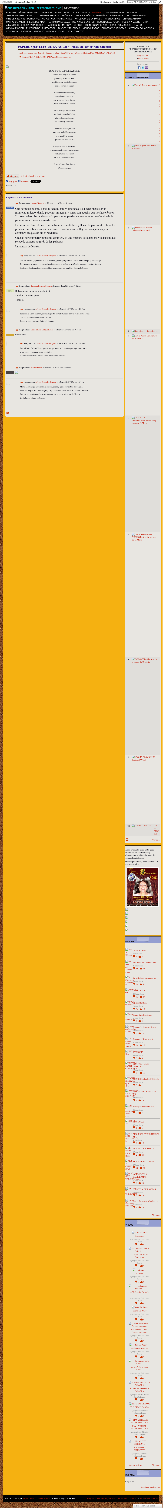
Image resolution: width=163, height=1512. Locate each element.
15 (144, 1072)
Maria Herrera (37, 367)
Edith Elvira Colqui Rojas (42, 329)
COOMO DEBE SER (156, 829)
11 (143, 1085)
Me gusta (14, 176)
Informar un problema (106, 1498)
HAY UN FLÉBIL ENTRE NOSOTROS (139, 1427)
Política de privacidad (127, 1498)
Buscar (159, 2)
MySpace (13, 181)
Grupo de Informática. (142, 1014)
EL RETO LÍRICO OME (143, 1148)
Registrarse (105, 2)
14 (137, 984)
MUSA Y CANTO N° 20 (143, 1161)
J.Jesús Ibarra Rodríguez (41, 52)
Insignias (90, 1498)
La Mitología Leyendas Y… (145, 977)
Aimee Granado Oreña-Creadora (36, 1498)
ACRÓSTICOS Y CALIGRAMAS (140, 1175)
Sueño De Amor (139, 1310)
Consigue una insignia (150, 1486)
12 (143, 1142)
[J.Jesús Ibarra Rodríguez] (10, 53)
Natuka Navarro (37, 203)
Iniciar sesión (119, 2)
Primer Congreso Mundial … (145, 1201)
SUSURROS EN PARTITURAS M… (146, 1135)
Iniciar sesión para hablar (144, 1506)
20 (143, 1183)
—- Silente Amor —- (139, 1348)
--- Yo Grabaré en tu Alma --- (139, 1368)
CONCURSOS (139, 990)
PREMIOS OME (140, 1002)
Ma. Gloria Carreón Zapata (141, 1395)
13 (137, 996)
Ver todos (156, 839)
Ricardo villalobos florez (140, 1411)
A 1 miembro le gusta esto (32, 176)
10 (143, 1100)
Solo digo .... (152, 330)
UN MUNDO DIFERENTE (139, 1448)
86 (137, 968)
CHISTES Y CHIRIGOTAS (144, 1189)
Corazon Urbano (140, 950)
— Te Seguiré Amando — (139, 1293)
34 (137, 1009)
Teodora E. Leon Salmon (41, 285)
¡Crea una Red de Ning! (25, 2)
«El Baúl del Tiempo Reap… (145, 962)
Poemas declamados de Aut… (145, 1027)
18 (144, 1009)
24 (143, 1154)
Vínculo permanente (17, 203)
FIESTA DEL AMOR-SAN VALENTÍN (99, 52)
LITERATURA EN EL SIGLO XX (145, 1093)
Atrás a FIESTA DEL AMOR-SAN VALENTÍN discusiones (46, 56)
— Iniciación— (139, 1235)
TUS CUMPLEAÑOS (139, 1407)
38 (144, 1167)
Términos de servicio (149, 1498)
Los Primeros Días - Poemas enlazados (139, 1331)
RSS (7, 413)
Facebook (25, 181)
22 (144, 968)
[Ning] (6, 2)
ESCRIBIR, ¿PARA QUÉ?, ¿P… (146, 1078)
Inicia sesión (143, 58)
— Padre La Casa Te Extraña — (139, 1256)
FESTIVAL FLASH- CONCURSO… (141, 1065)
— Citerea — (139, 1273)
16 (144, 1045)
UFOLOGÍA (138, 1052)
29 (144, 996)
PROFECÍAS (138, 1121)
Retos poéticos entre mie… (144, 1106)
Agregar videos (135, 1465)
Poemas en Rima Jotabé (143, 1039)
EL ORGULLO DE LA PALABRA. (139, 1390)
